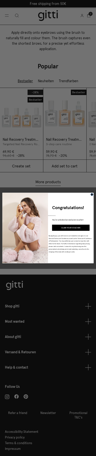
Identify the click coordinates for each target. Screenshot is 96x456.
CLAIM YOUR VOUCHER (70, 227)
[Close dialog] (92, 194)
